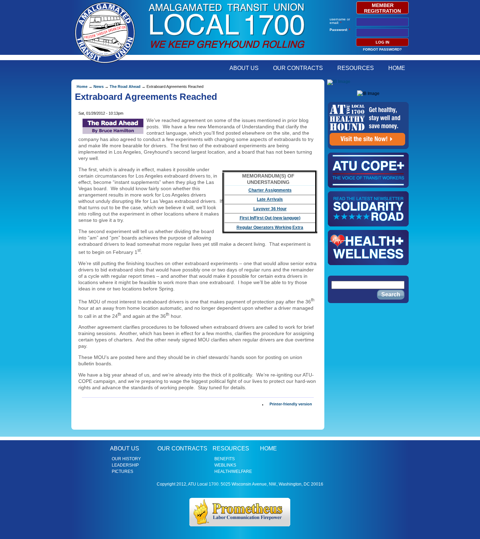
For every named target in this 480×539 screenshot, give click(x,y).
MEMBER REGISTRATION (382, 8)
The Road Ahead (125, 86)
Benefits (224, 458)
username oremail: (340, 21)
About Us (244, 68)
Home (396, 68)
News (98, 86)
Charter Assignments (270, 190)
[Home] (226, 50)
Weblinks (225, 465)
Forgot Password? (382, 49)
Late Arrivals (270, 199)
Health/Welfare (233, 471)
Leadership (125, 465)
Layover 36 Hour (270, 208)
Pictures (122, 471)
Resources (355, 68)
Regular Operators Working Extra (269, 227)
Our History (126, 458)
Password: (340, 30)
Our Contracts (298, 68)
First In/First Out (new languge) (270, 218)
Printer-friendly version (291, 404)
